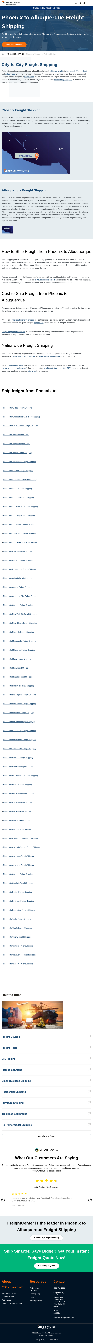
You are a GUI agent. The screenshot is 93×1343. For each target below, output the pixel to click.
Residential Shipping (14, 1091)
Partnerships (6, 1300)
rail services (10, 74)
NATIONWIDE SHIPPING (15, 54)
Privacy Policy (40, 1340)
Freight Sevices (11, 1036)
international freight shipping (50, 356)
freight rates (29, 77)
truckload (83, 71)
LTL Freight (8, 1058)
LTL (77, 71)
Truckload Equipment (14, 1113)
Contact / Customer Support (12, 1303)
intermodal (70, 71)
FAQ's (32, 1297)
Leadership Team (8, 1296)
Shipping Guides (36, 1300)
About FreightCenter (9, 1293)
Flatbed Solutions (12, 1069)
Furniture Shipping (13, 1102)
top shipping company (63, 80)
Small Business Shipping (16, 1080)
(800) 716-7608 (59, 1288)
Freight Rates (9, 1047)
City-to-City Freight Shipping (46, 1238)
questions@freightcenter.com (64, 1317)
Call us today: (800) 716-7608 (46, 8)
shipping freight (56, 71)
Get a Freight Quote (14, 44)
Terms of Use (53, 1340)
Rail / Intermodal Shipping (17, 1124)
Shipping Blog (35, 1294)
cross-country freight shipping (23, 356)
